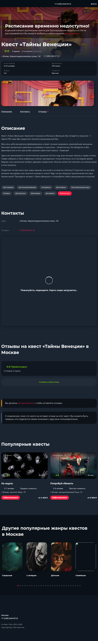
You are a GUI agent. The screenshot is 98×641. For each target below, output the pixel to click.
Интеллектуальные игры (80, 187)
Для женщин (35, 193)
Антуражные (46, 187)
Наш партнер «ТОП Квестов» (12, 627)
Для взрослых (20, 193)
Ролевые (6, 193)
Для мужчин (50, 193)
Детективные (61, 187)
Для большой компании (27, 187)
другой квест (72, 33)
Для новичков (8, 187)
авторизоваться (26, 403)
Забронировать (10, 497)
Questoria (37, 51)
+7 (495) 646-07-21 (51, 56)
